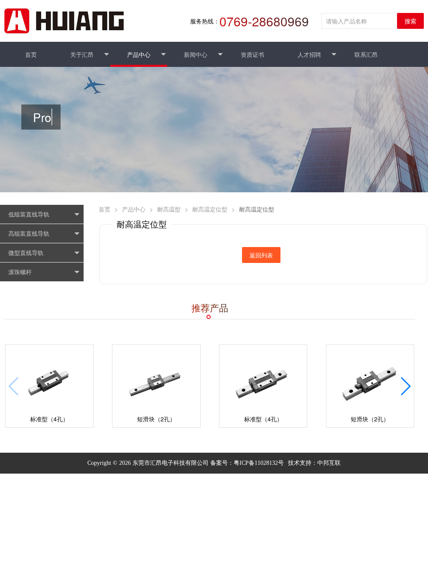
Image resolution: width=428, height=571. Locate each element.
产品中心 (133, 209)
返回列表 (261, 255)
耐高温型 (169, 209)
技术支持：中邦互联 (314, 463)
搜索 (410, 21)
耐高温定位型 (209, 209)
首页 (104, 209)
